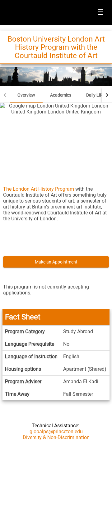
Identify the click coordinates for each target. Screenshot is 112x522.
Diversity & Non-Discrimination (56, 437)
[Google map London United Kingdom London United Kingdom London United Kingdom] (56, 140)
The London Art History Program (38, 189)
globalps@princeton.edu (56, 431)
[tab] (26, 95)
